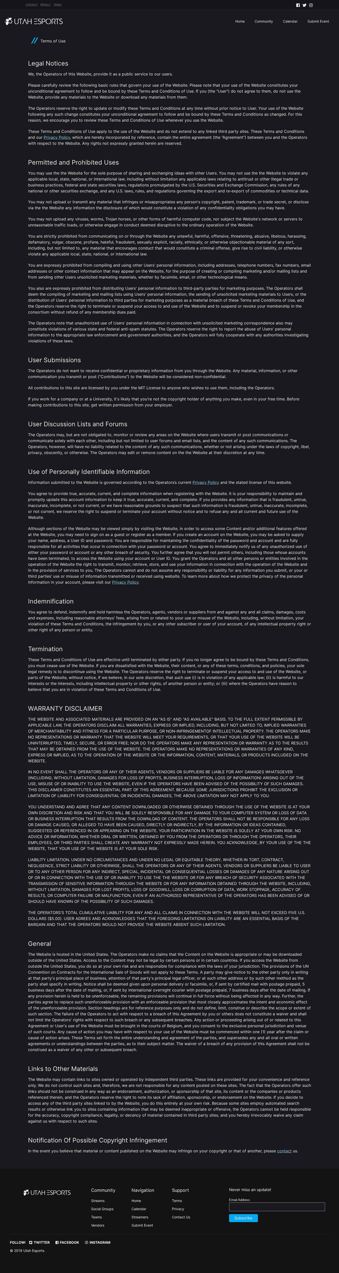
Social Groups (102, 1209)
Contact (31, 4)
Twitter (41, 1242)
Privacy (45, 4)
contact (284, 1150)
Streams (97, 1201)
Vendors (97, 1225)
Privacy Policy (57, 137)
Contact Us (181, 1217)
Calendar (290, 21)
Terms (57, 4)
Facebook (69, 1242)
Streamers (140, 1217)
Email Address (239, 1200)
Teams (96, 1217)
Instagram (99, 1242)
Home (240, 21)
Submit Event (318, 21)
